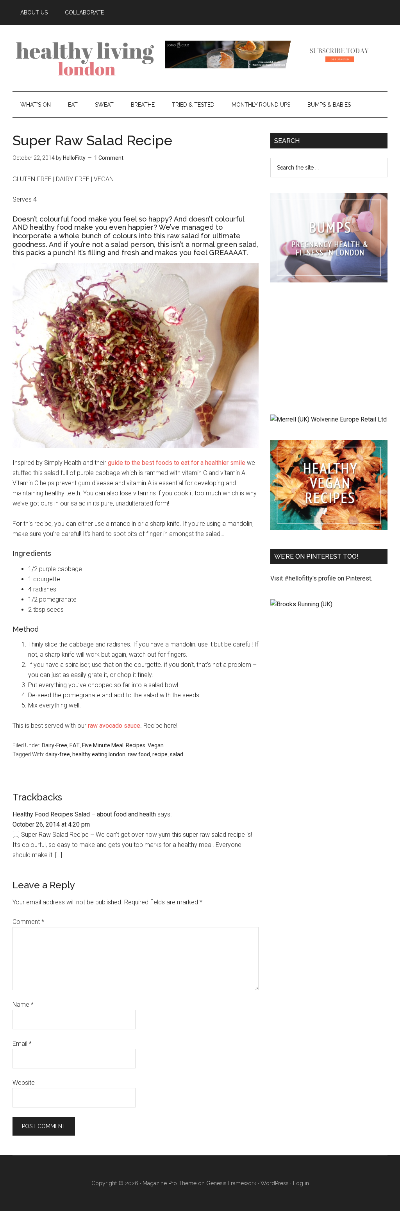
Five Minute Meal (102, 745)
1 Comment (108, 158)
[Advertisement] (329, 350)
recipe (160, 754)
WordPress (275, 1183)
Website (23, 1082)
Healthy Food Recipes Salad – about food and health (84, 814)
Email (22, 1043)
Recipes (135, 745)
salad (176, 754)
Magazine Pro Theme (169, 1183)
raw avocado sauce (114, 725)
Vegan (156, 745)
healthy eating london (98, 754)
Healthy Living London (86, 58)
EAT (75, 745)
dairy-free (57, 754)
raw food (139, 754)
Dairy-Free (54, 745)
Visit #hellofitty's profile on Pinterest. (321, 578)
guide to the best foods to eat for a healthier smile (176, 462)
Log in (301, 1183)
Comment (28, 921)
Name (23, 1004)
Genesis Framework (231, 1183)
